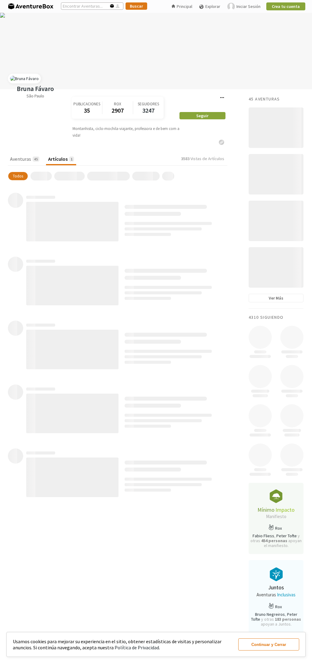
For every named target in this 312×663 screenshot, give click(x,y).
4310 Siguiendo (266, 317)
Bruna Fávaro (35, 89)
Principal (184, 6)
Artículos (60, 159)
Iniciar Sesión (248, 6)
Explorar (212, 6)
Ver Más (276, 298)
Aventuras (24, 159)
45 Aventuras (264, 99)
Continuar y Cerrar (268, 644)
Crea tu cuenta (286, 6)
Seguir (202, 115)
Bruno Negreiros (270, 614)
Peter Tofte (286, 535)
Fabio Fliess (263, 535)
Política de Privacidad (137, 647)
